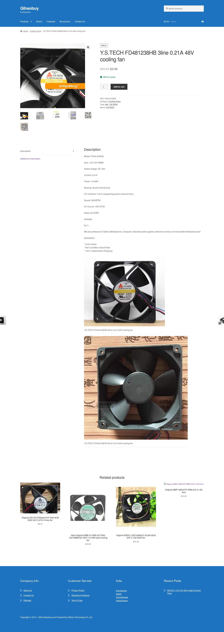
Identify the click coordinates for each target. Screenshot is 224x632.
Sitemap (27, 600)
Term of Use (76, 600)
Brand (39, 21)
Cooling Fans (35, 31)
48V (106, 104)
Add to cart (119, 86)
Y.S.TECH (113, 104)
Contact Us (80, 21)
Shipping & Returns (80, 595)
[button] (88, 47)
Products (24, 21)
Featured (51, 21)
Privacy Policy (78, 590)
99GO (118, 594)
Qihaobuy (29, 8)
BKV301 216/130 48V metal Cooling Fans (184, 592)
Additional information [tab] (30, 158)
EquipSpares (122, 597)
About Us (27, 590)
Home (25, 31)
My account (65, 21)
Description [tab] (25, 151)
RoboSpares (122, 600)
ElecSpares (121, 590)
